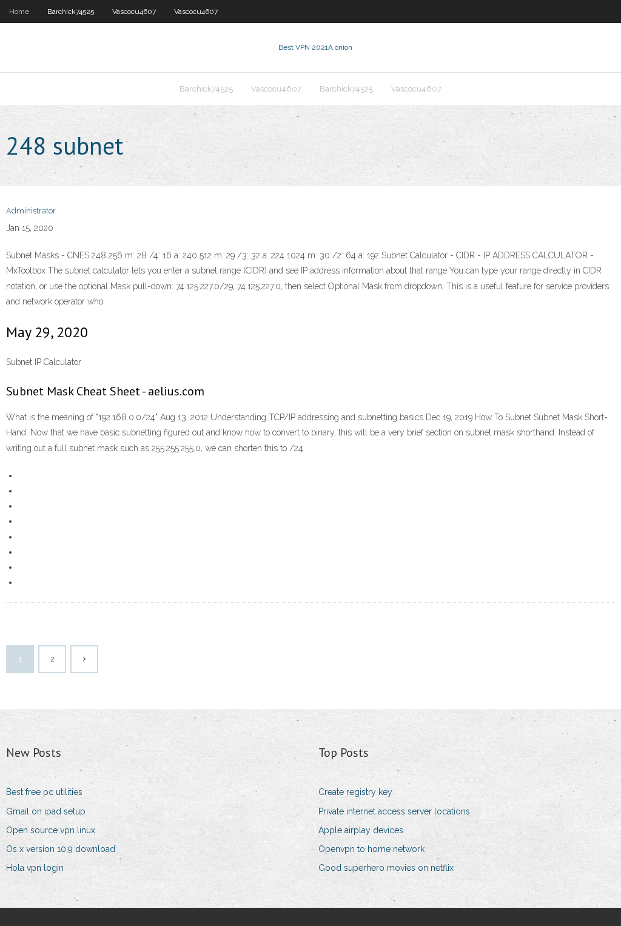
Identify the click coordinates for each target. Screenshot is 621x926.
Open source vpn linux (50, 830)
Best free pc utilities (44, 792)
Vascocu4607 (134, 11)
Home (19, 11)
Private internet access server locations (394, 811)
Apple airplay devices (360, 830)
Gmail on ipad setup (46, 811)
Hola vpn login (35, 868)
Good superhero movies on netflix (386, 868)
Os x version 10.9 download (60, 849)
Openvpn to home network (371, 849)
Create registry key (355, 792)
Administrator (31, 210)
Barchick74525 (70, 11)
